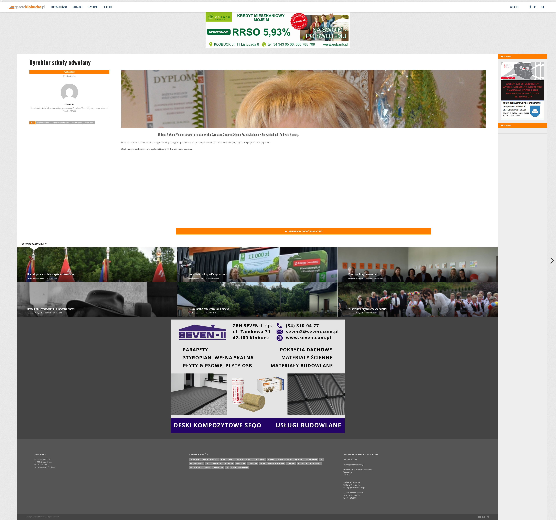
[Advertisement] (304, 174)
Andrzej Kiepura (43, 123)
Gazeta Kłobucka (214, 464)
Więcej (513, 7)
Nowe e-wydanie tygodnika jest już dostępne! (243, 460)
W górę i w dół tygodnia (309, 464)
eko (321, 460)
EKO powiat (311, 460)
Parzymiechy (77, 123)
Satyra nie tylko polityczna (290, 460)
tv (227, 468)
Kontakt (108, 7)
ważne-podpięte (210, 460)
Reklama (77, 7)
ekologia (240, 464)
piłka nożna (196, 468)
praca (207, 468)
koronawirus (196, 464)
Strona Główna (59, 7)
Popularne (89, 123)
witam (271, 460)
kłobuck (229, 464)
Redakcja (69, 104)
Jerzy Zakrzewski (239, 468)
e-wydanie (252, 464)
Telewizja (218, 468)
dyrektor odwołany (60, 123)
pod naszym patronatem (272, 464)
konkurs (291, 464)
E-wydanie (93, 7)
